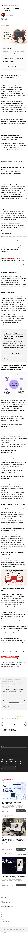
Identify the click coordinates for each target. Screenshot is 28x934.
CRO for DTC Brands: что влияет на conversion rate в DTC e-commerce (13, 877)
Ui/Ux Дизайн (4, 923)
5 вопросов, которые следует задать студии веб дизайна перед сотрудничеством (13, 60)
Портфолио (4, 914)
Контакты (3, 912)
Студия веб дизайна (9, 657)
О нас (2, 911)
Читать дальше (21, 810)
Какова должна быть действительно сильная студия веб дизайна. (13, 52)
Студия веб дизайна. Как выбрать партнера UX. (12, 67)
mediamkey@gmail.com (7, 906)
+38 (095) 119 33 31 (5, 902)
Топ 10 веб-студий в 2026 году (15, 724)
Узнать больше (14, 353)
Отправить (8, 767)
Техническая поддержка (7, 925)
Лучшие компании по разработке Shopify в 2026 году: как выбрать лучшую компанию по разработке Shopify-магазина (13, 840)
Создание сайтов (5, 921)
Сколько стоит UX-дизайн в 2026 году (14, 64)
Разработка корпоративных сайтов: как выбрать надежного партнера (12, 729)
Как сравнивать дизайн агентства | (13, 55)
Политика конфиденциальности (6, 898)
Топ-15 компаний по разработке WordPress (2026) (12, 802)
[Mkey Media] (3, 1)
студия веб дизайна (12, 258)
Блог (2, 916)
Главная (3, 5)
